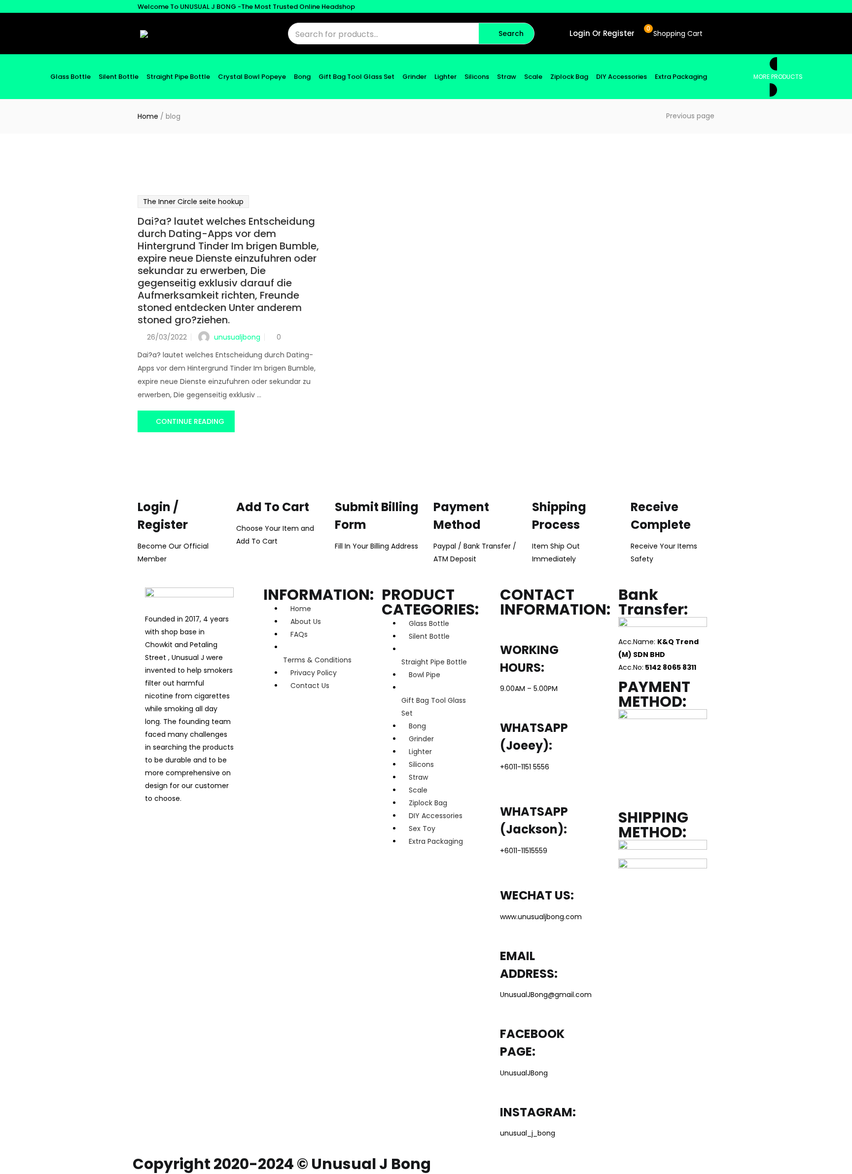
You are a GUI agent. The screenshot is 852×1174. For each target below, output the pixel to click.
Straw (506, 76)
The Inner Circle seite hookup (193, 202)
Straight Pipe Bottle (178, 76)
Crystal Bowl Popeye (252, 76)
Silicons (476, 76)
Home (148, 116)
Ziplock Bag (569, 76)
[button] (673, 33)
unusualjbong (237, 337)
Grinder (414, 76)
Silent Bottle (119, 76)
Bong (302, 76)
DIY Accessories (621, 76)
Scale (533, 76)
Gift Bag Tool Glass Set (356, 76)
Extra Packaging (681, 76)
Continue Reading (190, 421)
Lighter (445, 76)
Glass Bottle (70, 76)
